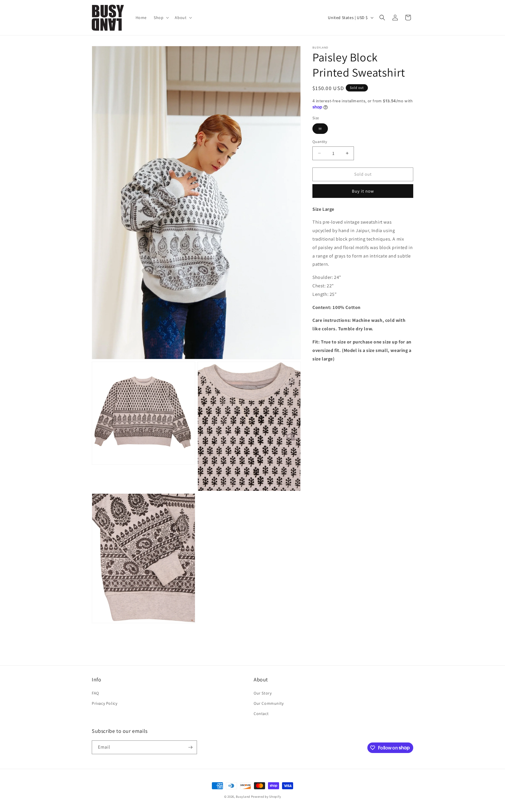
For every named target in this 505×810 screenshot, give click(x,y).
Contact (261, 713)
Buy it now (363, 191)
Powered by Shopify (266, 797)
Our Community (269, 703)
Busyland (243, 797)
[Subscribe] (190, 747)
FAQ (95, 693)
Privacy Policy (104, 703)
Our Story (262, 693)
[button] (160, 17)
